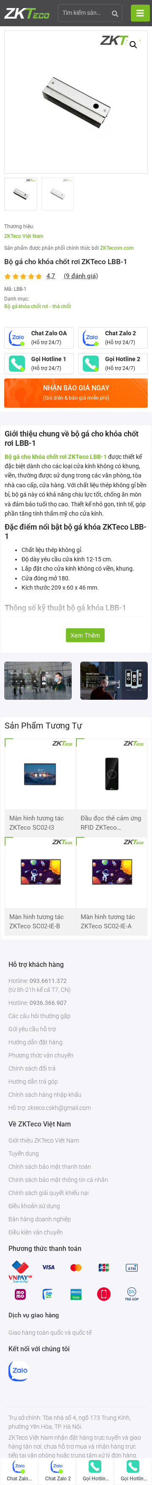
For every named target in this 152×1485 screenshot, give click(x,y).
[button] (133, 44)
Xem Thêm (85, 635)
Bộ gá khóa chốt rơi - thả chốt (37, 306)
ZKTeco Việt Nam (23, 236)
